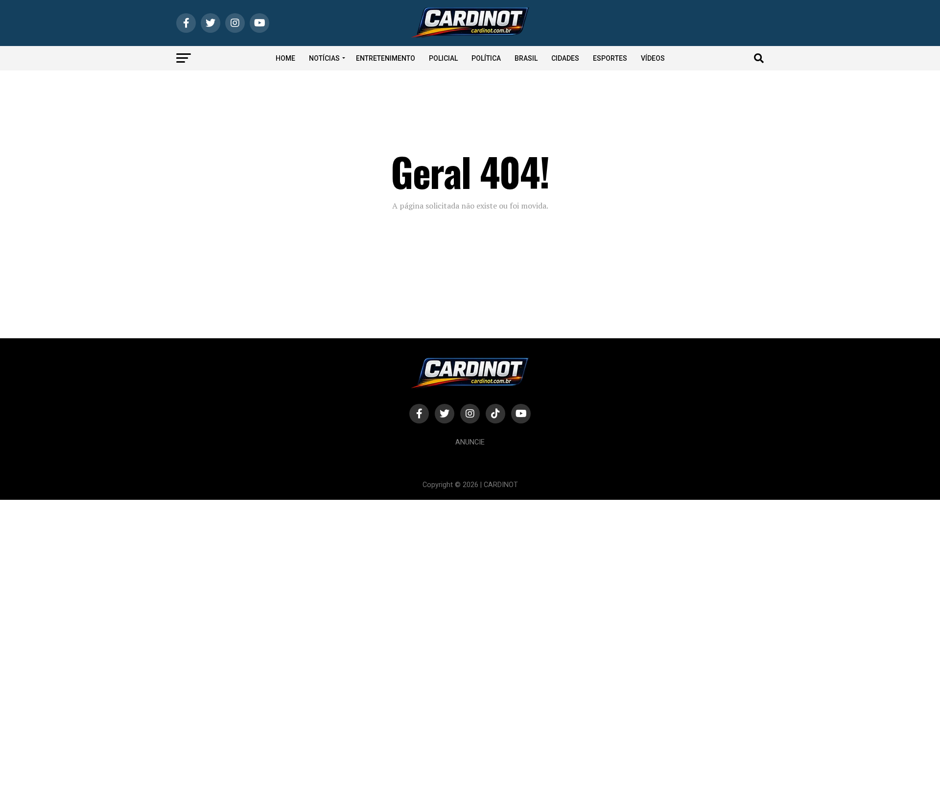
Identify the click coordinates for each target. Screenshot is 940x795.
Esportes (610, 58)
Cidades (565, 58)
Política (486, 58)
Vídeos (653, 58)
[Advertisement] (294, 647)
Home (285, 58)
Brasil (526, 58)
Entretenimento (385, 58)
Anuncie (470, 442)
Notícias (324, 58)
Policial (443, 58)
